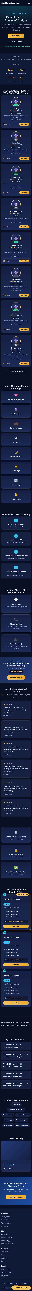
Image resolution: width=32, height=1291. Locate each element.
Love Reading (6, 1220)
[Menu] (29, 3)
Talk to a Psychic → (16, 1197)
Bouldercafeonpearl (11, 3)
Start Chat (24, 124)
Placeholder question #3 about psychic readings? (12, 1065)
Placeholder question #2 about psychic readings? (12, 1055)
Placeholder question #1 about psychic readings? (12, 1046)
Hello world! (8, 1165)
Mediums (4, 1226)
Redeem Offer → (16, 677)
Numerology (8, 1125)
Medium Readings (23, 1115)
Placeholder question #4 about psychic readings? (12, 1075)
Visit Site (16, 926)
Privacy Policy (6, 1269)
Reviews (4, 1258)
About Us (4, 1252)
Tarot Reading (8, 1115)
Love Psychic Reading (16, 1109)
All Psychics (16, 1104)
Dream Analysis (21, 1120)
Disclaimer (5, 1276)
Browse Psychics (16, 41)
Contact (4, 1261)
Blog (2, 1255)
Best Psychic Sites (22, 1125)
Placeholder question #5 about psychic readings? (12, 1084)
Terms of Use (6, 1272)
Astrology (8, 1120)
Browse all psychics (16, 371)
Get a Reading (16, 36)
